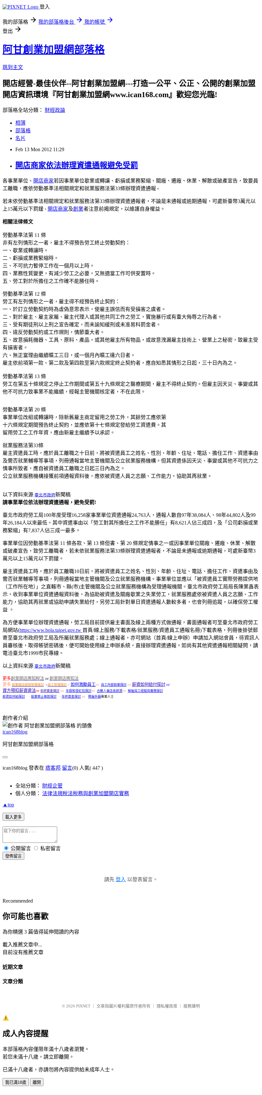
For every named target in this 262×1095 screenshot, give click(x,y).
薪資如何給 (142, 684)
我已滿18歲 (15, 1082)
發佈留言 (13, 856)
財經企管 (52, 785)
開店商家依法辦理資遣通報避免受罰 (76, 165)
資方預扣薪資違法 (19, 690)
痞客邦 (53, 768)
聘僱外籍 (94, 696)
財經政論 (55, 110)
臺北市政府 (45, 495)
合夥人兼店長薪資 (109, 691)
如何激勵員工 (83, 684)
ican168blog (15, 731)
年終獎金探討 (49, 691)
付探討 (159, 684)
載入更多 (13, 817)
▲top (8, 804)
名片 (20, 138)
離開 (37, 1082)
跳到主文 (13, 67)
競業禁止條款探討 (44, 696)
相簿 (20, 123)
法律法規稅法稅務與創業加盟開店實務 (85, 793)
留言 (67, 768)
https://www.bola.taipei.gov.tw (50, 630)
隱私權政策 (167, 1006)
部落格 (23, 130)
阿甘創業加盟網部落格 (54, 49)
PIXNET (83, 1006)
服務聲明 (191, 1006)
